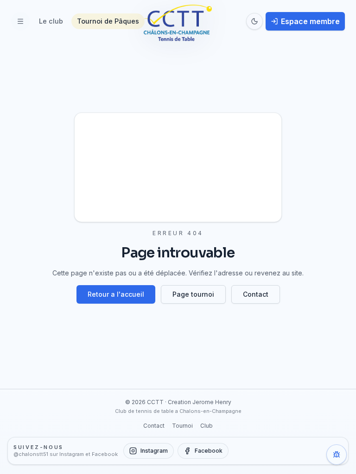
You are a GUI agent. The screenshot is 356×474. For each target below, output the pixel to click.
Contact (255, 294)
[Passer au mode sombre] (254, 21)
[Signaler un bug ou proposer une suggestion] (336, 454)
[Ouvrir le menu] (20, 21)
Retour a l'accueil (116, 294)
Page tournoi (193, 294)
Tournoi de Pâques (108, 21)
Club (206, 425)
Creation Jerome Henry (199, 402)
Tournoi (182, 425)
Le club (51, 21)
